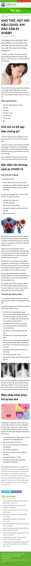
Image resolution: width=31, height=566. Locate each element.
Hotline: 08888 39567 (24, 1)
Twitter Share (6, 491)
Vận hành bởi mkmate (7, 564)
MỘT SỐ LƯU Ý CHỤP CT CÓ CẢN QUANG (15, 514)
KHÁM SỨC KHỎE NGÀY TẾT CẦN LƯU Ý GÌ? (16, 510)
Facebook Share (17, 491)
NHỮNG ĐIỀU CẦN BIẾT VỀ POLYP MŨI (14, 519)
